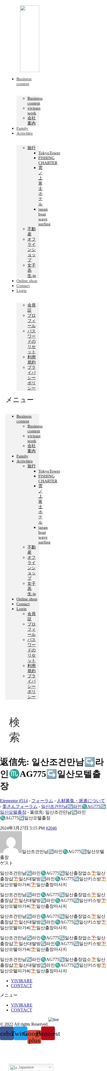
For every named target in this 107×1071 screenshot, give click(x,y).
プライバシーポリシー (31, 377)
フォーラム (42, 800)
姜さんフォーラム (20, 806)
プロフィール (31, 320)
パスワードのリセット (31, 341)
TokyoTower (49, 153)
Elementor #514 (14, 800)
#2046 (51, 828)
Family (22, 456)
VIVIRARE (21, 980)
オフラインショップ (31, 249)
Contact (23, 604)
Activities (24, 133)
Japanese (25, 1067)
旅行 (31, 148)
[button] (22, 399)
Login (21, 290)
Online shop (26, 599)
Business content (24, 81)
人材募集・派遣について (81, 800)
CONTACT (21, 985)
